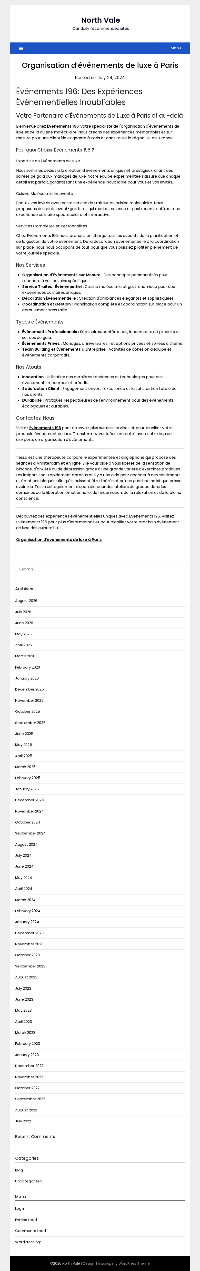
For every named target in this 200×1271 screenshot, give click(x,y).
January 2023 (27, 1054)
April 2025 (23, 755)
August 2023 (26, 977)
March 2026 (25, 656)
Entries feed (26, 1219)
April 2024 (23, 888)
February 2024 (27, 910)
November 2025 (29, 700)
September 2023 (30, 966)
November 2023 (29, 943)
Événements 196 (45, 428)
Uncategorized (28, 1181)
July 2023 (23, 988)
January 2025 (27, 789)
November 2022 (29, 1076)
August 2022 (26, 1110)
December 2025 (29, 689)
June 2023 (24, 999)
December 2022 (29, 1065)
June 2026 (24, 622)
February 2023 (27, 1043)
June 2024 (24, 866)
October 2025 (27, 711)
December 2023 (29, 932)
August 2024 (26, 844)
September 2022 (30, 1098)
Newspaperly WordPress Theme (123, 1263)
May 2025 (23, 744)
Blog (19, 1170)
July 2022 (23, 1121)
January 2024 (27, 921)
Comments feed (30, 1230)
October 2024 (27, 822)
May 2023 (23, 1010)
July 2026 (23, 611)
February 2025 (27, 777)
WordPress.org (28, 1241)
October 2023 (27, 954)
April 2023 (23, 1021)
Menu (175, 48)
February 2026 (27, 667)
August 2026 (26, 600)
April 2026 (23, 645)
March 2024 (25, 899)
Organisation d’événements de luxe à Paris (59, 539)
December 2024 (29, 800)
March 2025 (25, 766)
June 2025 (24, 733)
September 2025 (30, 722)
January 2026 (27, 678)
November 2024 (29, 811)
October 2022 (27, 1087)
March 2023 (25, 1032)
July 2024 (23, 855)
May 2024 (23, 877)
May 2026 (23, 634)
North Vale (100, 20)
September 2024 (30, 833)
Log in (20, 1208)
